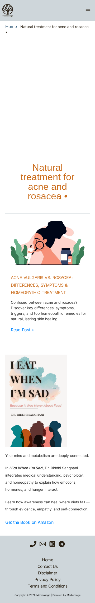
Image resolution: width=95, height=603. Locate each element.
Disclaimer (47, 572)
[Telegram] (62, 544)
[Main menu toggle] (88, 10)
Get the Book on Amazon (29, 522)
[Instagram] (52, 544)
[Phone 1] (33, 544)
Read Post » (22, 329)
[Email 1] (43, 544)
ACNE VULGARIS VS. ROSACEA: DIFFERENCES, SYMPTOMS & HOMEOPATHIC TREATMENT (42, 285)
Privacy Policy (48, 579)
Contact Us (47, 566)
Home (11, 26)
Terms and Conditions (47, 586)
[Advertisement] (47, 84)
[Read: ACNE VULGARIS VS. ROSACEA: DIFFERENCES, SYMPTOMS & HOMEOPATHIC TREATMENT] (47, 244)
